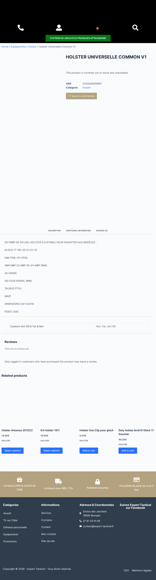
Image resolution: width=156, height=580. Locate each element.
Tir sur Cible (10, 520)
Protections (10, 541)
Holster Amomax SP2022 (17, 430)
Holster (32, 46)
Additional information (78, 230)
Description (54, 230)
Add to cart (89, 450)
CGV (126, 570)
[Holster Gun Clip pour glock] (97, 404)
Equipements (18, 46)
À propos (46, 519)
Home (5, 46)
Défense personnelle (15, 527)
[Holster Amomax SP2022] (19, 404)
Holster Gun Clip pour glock (96, 430)
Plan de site (48, 541)
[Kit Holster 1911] (58, 404)
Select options (13, 450)
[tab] (54, 230)
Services (46, 512)
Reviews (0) (102, 230)
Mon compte (48, 534)
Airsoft (7, 513)
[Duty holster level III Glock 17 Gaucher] (136, 404)
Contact (46, 527)
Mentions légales (141, 570)
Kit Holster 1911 (50, 430)
